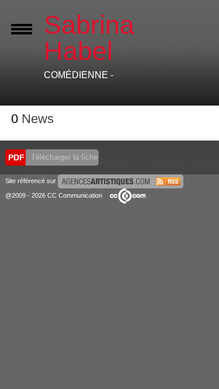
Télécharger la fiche (63, 157)
